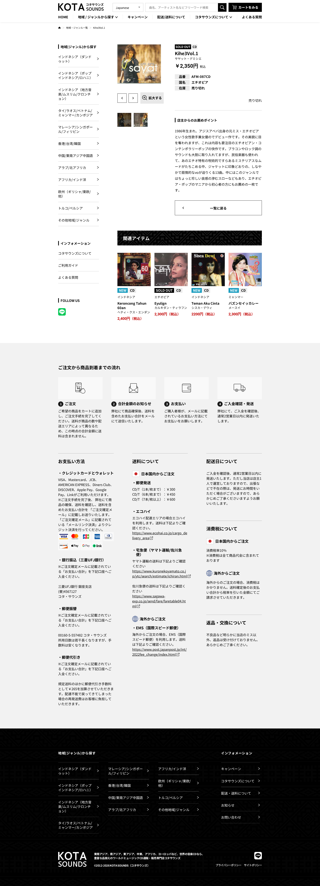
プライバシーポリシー (228, 865)
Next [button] (133, 98)
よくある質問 (68, 277)
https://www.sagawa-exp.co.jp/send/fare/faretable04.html (159, 601)
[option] (140, 67)
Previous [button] (122, 98)
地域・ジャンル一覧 (77, 27)
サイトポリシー (253, 865)
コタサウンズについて (74, 253)
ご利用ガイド (68, 265)
